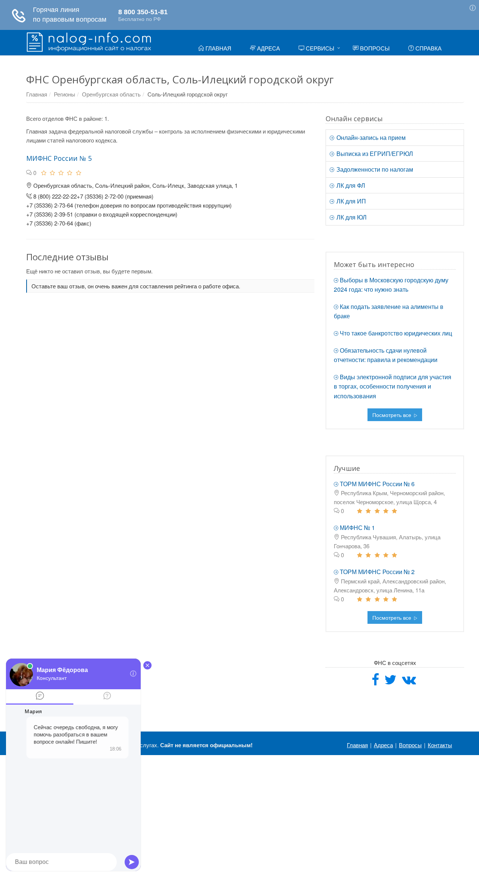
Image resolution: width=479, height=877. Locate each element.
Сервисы (319, 48)
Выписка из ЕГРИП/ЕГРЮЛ (374, 153)
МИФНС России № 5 (59, 158)
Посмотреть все (392, 414)
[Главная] (89, 41)
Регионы (64, 94)
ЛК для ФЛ (350, 185)
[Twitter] (390, 682)
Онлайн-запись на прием (370, 137)
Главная (217, 48)
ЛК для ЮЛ (351, 217)
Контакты (440, 745)
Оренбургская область (111, 94)
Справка (428, 48)
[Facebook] (375, 682)
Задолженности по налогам (374, 169)
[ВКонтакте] (409, 682)
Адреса (268, 48)
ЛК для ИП (350, 201)
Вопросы (374, 48)
